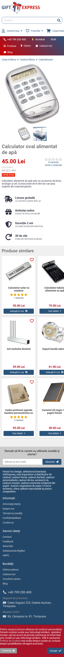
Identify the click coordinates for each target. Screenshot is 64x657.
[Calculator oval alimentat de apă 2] (40, 134)
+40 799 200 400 (16, 39)
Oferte (27, 45)
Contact (7, 536)
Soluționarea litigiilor (14, 550)
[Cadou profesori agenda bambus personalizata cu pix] (19, 393)
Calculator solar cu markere (18, 289)
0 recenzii (53, 162)
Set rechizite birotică (19, 348)
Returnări (8, 546)
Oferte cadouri (10, 569)
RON (53, 39)
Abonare (50, 461)
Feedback (8, 541)
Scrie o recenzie (53, 165)
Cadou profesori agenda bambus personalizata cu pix (18, 411)
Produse (11, 46)
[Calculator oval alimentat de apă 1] (24, 134)
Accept (53, 650)
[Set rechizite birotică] (19, 332)
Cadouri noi (45, 45)
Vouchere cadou (12, 578)
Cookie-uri (8, 522)
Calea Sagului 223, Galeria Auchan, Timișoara (27, 604)
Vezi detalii (17, 433)
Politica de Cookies (10, 640)
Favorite (35, 30)
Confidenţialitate (12, 518)
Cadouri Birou (27, 59)
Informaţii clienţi (11, 504)
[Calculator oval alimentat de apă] (32, 94)
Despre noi (8, 508)
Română (40, 39)
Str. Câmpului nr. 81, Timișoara (26, 616)
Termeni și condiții (12, 513)
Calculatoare (46, 59)
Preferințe (6, 651)
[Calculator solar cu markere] (19, 271)
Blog (9, 52)
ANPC (6, 555)
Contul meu (13, 30)
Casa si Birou (9, 59)
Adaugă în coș (17, 311)
